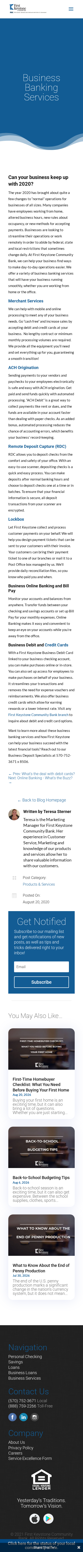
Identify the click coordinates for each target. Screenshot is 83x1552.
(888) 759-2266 (22, 1406)
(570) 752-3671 (22, 1400)
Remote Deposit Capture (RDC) (37, 446)
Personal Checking (25, 1356)
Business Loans (22, 1372)
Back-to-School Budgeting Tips (41, 1177)
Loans (14, 1367)
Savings (15, 1361)
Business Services (24, 1378)
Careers (15, 1453)
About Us (16, 1442)
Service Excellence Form (30, 1458)
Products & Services (39, 884)
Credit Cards (56, 644)
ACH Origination (23, 367)
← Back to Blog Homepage (41, 800)
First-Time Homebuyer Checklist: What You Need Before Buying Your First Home (41, 1084)
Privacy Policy (20, 1447)
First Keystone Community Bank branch (38, 715)
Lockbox (16, 519)
